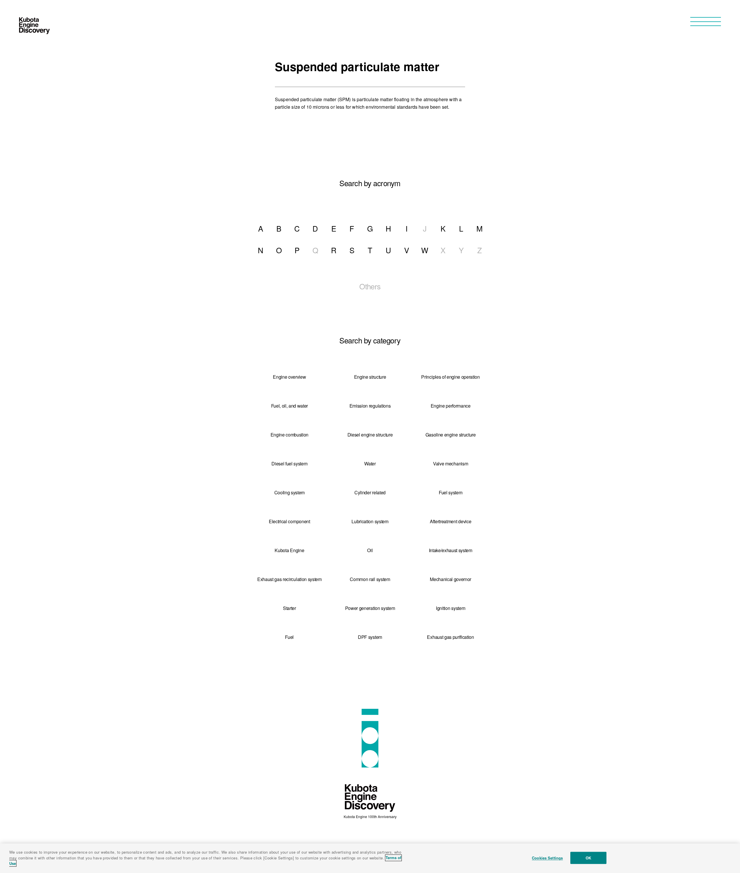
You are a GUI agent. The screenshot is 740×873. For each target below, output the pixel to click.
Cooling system (289, 492)
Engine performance (451, 405)
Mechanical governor (450, 579)
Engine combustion (290, 434)
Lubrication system (370, 521)
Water (369, 463)
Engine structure (370, 376)
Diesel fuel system (289, 463)
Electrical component (289, 521)
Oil (370, 550)
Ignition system (450, 608)
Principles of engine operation (450, 376)
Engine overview (289, 376)
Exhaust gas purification (450, 637)
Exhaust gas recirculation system (289, 579)
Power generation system (370, 608)
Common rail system (370, 579)
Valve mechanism (450, 463)
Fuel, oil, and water (289, 405)
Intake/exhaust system (450, 550)
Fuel (289, 637)
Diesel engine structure (370, 434)
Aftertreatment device (450, 521)
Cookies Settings (547, 858)
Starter (289, 608)
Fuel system (450, 492)
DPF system (370, 637)
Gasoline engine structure (451, 434)
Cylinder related (370, 492)
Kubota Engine (289, 550)
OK (588, 858)
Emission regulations (370, 405)
